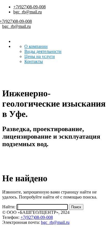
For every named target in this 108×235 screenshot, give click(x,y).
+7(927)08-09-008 (29, 6)
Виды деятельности (42, 51)
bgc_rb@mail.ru (27, 11)
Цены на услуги (39, 56)
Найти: (9, 206)
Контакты (33, 61)
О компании (36, 46)
